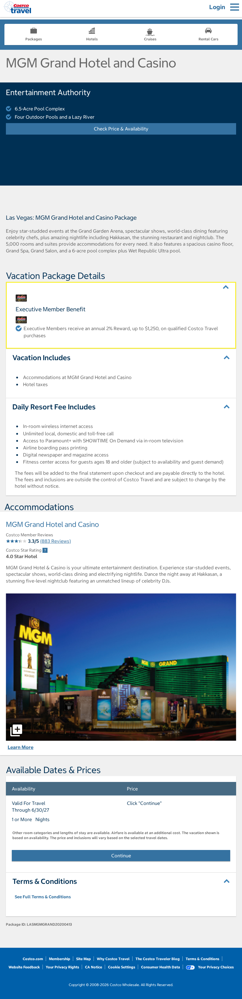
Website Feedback (24, 967)
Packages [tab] (33, 39)
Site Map (83, 959)
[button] (121, 287)
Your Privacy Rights (62, 967)
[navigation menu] (234, 7)
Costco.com (33, 959)
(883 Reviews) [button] (55, 541)
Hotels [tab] (92, 39)
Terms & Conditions (202, 959)
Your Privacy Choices (215, 967)
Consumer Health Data (160, 967)
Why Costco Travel (113, 959)
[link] (45, 550)
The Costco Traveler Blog (157, 959)
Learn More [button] (20, 747)
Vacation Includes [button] (41, 357)
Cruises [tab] (150, 39)
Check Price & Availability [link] (139, 129)
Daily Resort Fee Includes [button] (54, 406)
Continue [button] (121, 856)
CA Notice (93, 967)
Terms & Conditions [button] (44, 881)
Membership (59, 959)
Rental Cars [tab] (208, 39)
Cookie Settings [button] (121, 967)
